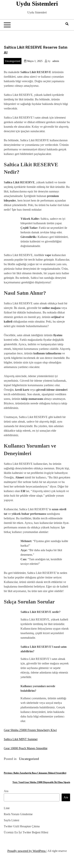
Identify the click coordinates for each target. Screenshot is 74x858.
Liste (7, 808)
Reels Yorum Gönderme (18, 814)
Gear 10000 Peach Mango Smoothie (25, 748)
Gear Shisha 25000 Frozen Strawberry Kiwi (30, 730)
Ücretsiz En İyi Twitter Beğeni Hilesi (26, 832)
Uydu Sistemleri (37, 3)
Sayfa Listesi (11, 820)
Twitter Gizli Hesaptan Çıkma (22, 826)
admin (55, 61)
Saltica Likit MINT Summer (21, 739)
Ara (6, 791)
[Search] (66, 24)
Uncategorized (12, 61)
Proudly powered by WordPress (26, 851)
